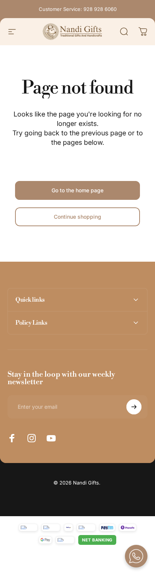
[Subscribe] (133, 406)
